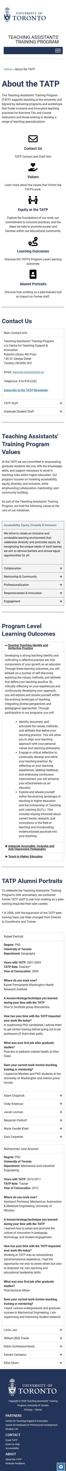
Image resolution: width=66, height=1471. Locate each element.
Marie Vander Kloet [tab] (16, 1128)
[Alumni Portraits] (33, 274)
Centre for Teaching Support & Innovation (27, 1421)
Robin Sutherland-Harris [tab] (19, 1346)
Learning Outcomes (33, 251)
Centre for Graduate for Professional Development (31, 1425)
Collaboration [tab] (12, 568)
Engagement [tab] (12, 601)
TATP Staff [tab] (11, 403)
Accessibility (12, 1448)
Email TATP (11, 1440)
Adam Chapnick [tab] (14, 1095)
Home (8, 69)
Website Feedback (15, 1463)
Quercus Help (13, 1444)
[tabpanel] (33, 368)
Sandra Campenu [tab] (15, 1354)
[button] (33, 647)
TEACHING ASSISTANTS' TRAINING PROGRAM (33, 39)
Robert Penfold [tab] (13, 936)
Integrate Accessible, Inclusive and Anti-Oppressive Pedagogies (31, 847)
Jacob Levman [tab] (13, 1112)
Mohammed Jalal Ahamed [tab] (21, 1149)
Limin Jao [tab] (10, 1330)
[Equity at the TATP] (33, 199)
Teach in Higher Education (25, 856)
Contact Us (33, 148)
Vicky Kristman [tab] (13, 1104)
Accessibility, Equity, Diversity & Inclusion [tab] (30, 525)
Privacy (28, 1409)
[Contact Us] (33, 138)
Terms (38, 1409)
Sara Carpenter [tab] (13, 1137)
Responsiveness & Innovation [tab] (23, 593)
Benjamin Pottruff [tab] (15, 1120)
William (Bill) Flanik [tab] (16, 1338)
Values (33, 177)
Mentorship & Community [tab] (20, 576)
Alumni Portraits (33, 284)
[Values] (33, 167)
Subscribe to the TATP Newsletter (26, 390)
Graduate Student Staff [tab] (19, 411)
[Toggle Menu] (58, 50)
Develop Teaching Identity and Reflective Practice (28, 647)
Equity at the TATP (33, 209)
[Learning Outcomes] (33, 241)
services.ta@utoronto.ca (28, 372)
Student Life (12, 1429)
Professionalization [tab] (16, 585)
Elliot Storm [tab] (11, 1363)
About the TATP (14, 1459)
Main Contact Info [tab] (15, 333)
